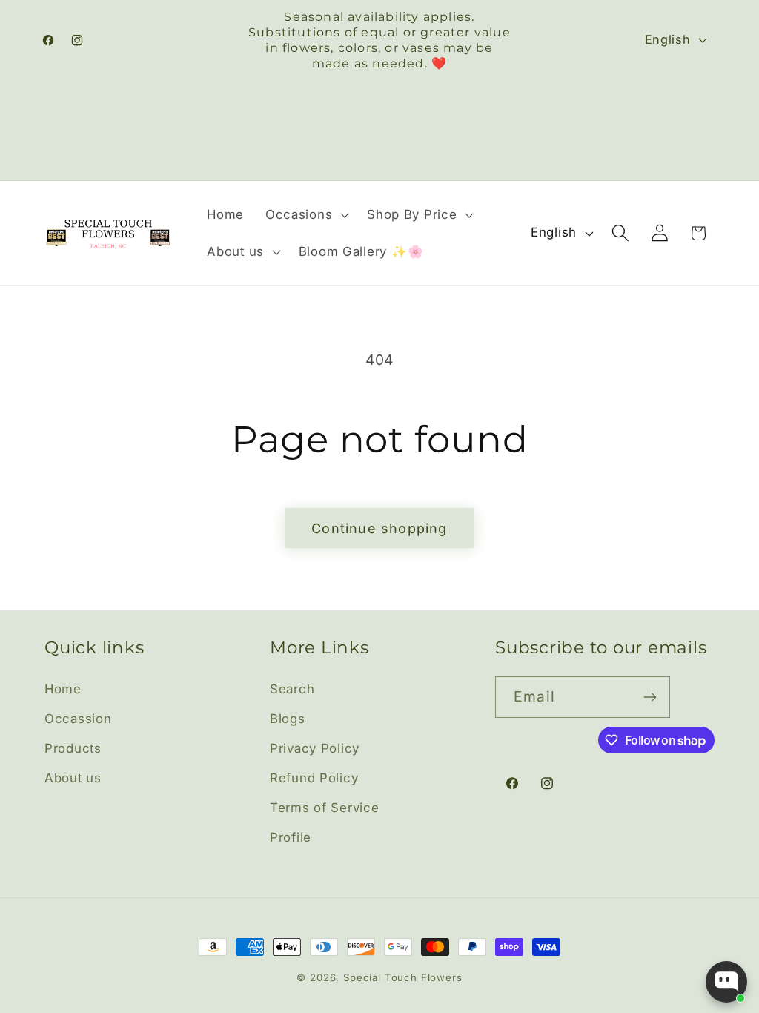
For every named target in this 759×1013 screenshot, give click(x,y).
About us (73, 778)
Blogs (287, 718)
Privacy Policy (314, 748)
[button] (305, 214)
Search (292, 689)
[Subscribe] (649, 697)
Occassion (77, 718)
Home (63, 689)
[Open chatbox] (726, 982)
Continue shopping (379, 528)
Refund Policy (314, 778)
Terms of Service (325, 807)
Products (73, 748)
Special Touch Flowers (403, 977)
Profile (290, 837)
